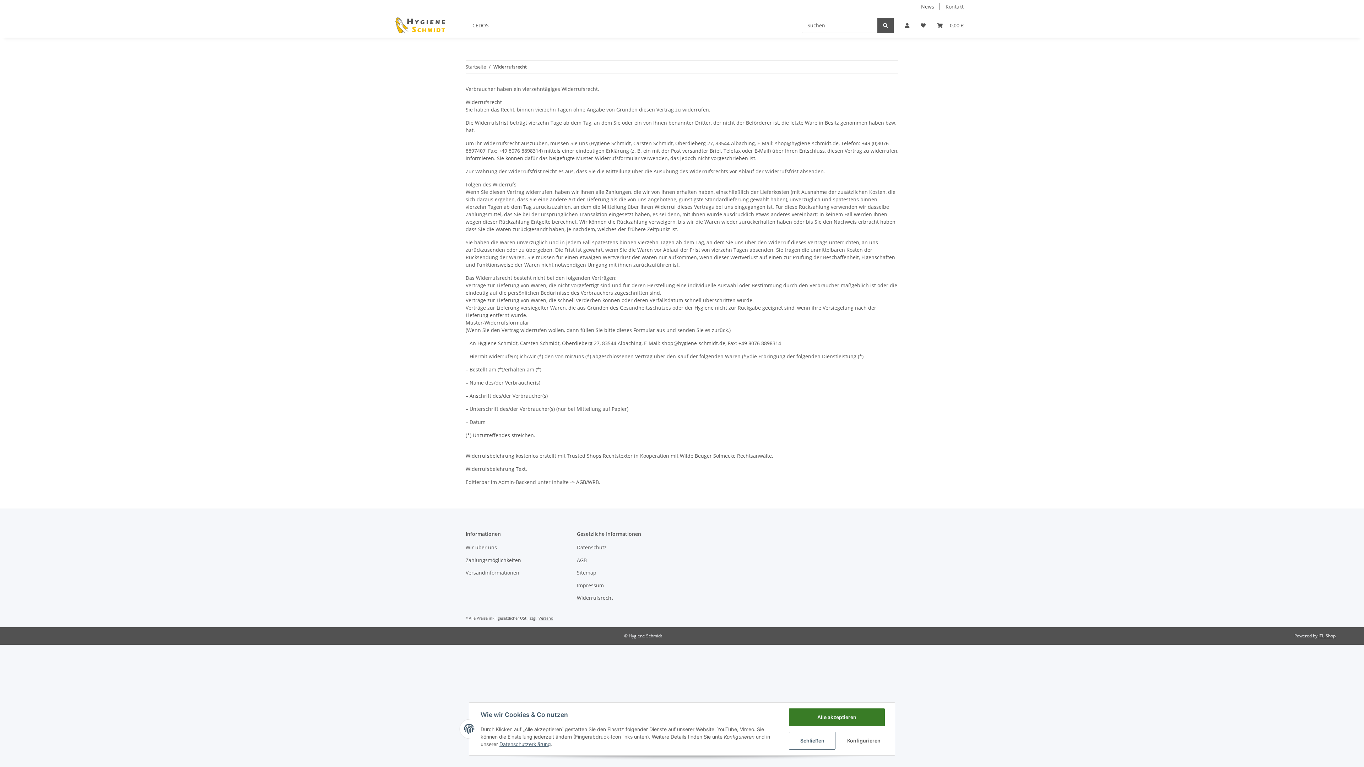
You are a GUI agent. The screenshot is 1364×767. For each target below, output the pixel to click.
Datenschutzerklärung (525, 744)
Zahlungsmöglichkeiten (493, 560)
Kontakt (955, 6)
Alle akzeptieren (836, 717)
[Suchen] (885, 25)
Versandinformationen (492, 572)
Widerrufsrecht (595, 597)
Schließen (812, 741)
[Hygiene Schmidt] (421, 25)
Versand (545, 618)
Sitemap (586, 572)
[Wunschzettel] (923, 25)
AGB (582, 560)
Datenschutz (592, 547)
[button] (907, 25)
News (927, 6)
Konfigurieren (864, 741)
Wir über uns (481, 547)
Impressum (590, 585)
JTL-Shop (1327, 636)
